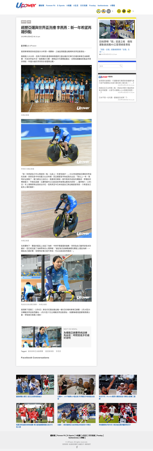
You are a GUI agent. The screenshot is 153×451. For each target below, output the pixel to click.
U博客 (112, 6)
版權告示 (81, 444)
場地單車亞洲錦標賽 (35, 351)
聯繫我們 (88, 444)
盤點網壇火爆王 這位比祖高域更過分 (29, 396)
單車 (29, 22)
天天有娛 (83, 6)
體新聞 (41, 6)
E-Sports (61, 6)
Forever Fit (50, 6)
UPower (70, 442)
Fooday (92, 6)
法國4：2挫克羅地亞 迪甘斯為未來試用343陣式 (74, 425)
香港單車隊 (49, 351)
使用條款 (65, 444)
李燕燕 (58, 351)
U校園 (69, 6)
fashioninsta (103, 6)
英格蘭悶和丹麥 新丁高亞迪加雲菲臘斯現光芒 (115, 425)
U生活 (75, 6)
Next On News (70, 329)
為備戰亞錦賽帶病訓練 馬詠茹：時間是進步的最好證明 (76, 335)
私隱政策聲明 (73, 444)
